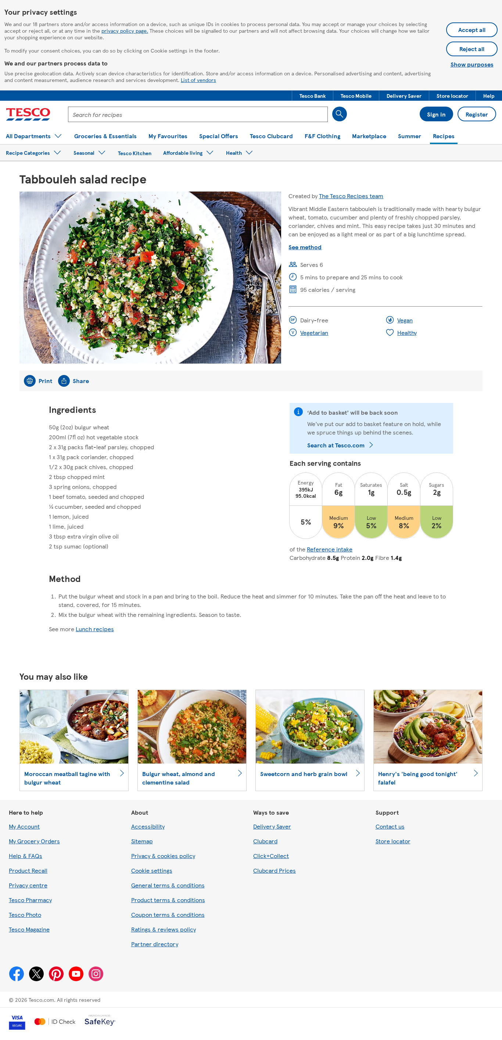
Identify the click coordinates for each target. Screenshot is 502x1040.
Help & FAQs (25, 855)
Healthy (407, 332)
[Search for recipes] (339, 114)
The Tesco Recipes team (351, 196)
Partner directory (154, 944)
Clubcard (265, 841)
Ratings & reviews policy (163, 929)
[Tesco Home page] (28, 114)
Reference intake (329, 549)
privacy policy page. (124, 30)
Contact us (390, 826)
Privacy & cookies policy (163, 855)
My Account (24, 826)
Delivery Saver (272, 826)
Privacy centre (28, 885)
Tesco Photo (25, 914)
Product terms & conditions (168, 900)
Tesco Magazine (29, 929)
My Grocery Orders (34, 841)
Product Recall (28, 870)
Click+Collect (271, 855)
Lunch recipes (95, 629)
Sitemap (142, 841)
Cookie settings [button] (151, 870)
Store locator (393, 841)
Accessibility (148, 826)
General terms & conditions (168, 885)
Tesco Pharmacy (30, 900)
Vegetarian (314, 332)
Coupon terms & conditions (168, 914)
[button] (312, 95)
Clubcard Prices (274, 870)
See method (305, 247)
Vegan (405, 320)
